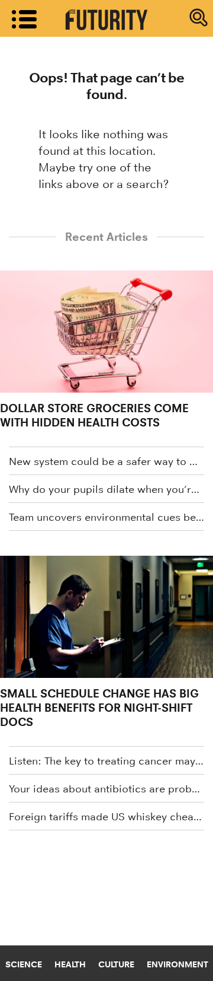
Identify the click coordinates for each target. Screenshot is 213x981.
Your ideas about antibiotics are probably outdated (106, 789)
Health (70, 964)
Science (23, 964)
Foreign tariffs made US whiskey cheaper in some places (106, 817)
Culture (116, 964)
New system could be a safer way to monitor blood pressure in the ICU (106, 461)
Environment (177, 964)
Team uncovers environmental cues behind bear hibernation (106, 517)
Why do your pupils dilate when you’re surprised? (106, 489)
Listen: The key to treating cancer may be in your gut (106, 761)
